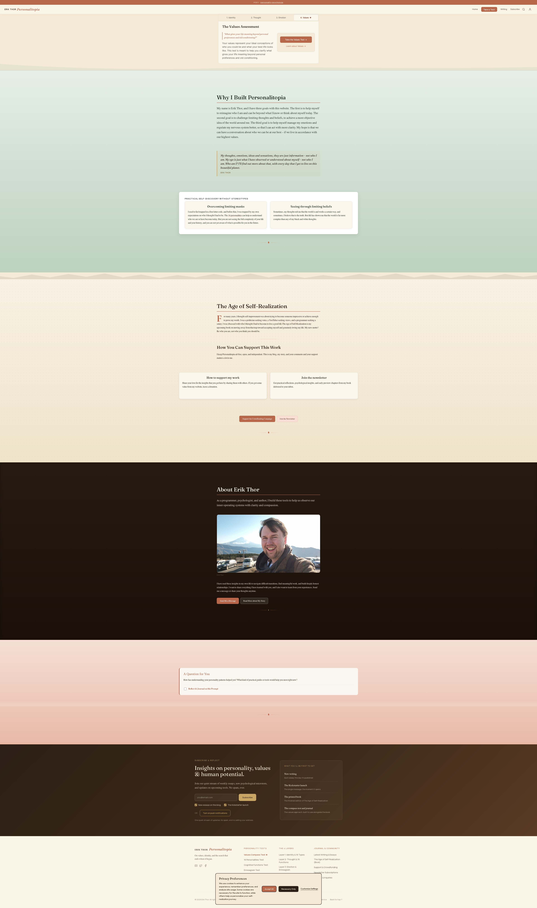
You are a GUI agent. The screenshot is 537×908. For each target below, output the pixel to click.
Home (475, 9)
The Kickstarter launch (238, 805)
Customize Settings (309, 888)
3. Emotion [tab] (281, 17)
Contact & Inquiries (323, 877)
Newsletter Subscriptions (326, 872)
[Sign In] (530, 9)
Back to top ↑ (336, 899)
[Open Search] (523, 9)
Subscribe (515, 9)
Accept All (269, 889)
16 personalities (235, 215)
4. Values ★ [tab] (306, 17)
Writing (504, 9)
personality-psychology (272, 2)
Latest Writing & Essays (325, 854)
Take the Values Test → (296, 39)
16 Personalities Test (254, 859)
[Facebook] (205, 865)
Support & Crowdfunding (325, 867)
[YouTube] (196, 865)
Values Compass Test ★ (256, 854)
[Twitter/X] (200, 865)
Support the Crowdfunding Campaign (257, 419)
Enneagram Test (252, 870)
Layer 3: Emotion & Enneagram (287, 868)
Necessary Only (288, 889)
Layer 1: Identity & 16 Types (292, 854)
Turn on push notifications (215, 813)
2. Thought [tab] (256, 17)
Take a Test (489, 9)
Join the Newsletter (287, 419)
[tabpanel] (268, 42)
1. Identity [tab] (231, 17)
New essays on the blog (209, 805)
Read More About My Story (254, 601)
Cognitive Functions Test (256, 865)
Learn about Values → (296, 46)
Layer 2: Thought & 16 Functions (289, 860)
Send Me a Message (228, 601)
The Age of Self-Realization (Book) (327, 860)
